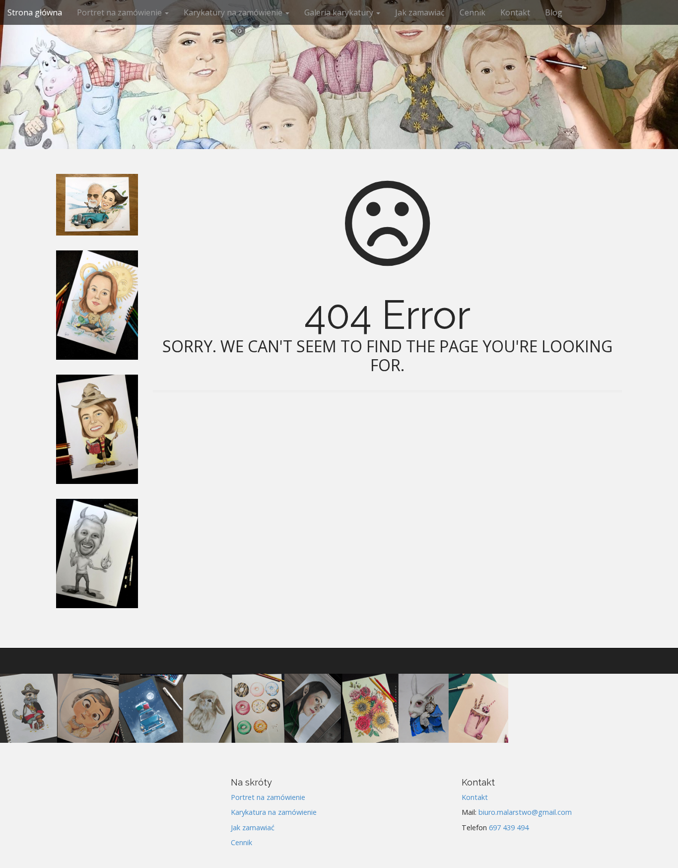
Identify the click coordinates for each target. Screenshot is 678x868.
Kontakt (515, 12)
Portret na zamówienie (120, 12)
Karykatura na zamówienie (274, 812)
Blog (553, 12)
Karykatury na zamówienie (234, 12)
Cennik (472, 12)
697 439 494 (509, 827)
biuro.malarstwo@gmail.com (525, 812)
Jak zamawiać (420, 12)
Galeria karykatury (339, 12)
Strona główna (34, 12)
